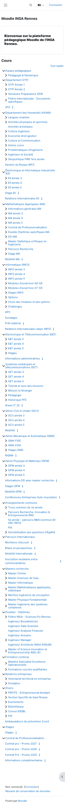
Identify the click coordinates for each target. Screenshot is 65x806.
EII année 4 (15, 182)
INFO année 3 (16, 269)
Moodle (22, 800)
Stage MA (14, 253)
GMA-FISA (14, 445)
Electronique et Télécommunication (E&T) (30, 334)
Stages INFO (15, 292)
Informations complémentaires (23, 760)
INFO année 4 (16, 274)
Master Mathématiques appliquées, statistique (29, 589)
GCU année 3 (16, 415)
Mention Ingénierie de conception (29, 595)
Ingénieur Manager (19, 640)
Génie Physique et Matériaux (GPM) (27, 461)
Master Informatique (20, 582)
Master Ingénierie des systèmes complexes (27, 606)
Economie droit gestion (22, 136)
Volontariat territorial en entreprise (29, 678)
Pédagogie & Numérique (23, 75)
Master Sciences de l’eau (23, 578)
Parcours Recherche (20, 249)
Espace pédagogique (18, 70)
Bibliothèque (16, 706)
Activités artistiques (20, 126)
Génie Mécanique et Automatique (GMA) (30, 436)
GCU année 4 (16, 420)
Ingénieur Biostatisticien (23, 621)
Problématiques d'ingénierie (25, 149)
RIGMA (9, 455)
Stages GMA (15, 450)
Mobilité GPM (13, 491)
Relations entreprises (18, 674)
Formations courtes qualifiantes (27, 669)
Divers (9, 688)
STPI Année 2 (16, 89)
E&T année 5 (16, 348)
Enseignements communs (21, 502)
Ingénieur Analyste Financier (25, 630)
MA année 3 (15, 213)
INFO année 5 (16, 278)
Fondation (14, 683)
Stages (12, 353)
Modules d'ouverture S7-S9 (25, 288)
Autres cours (16, 145)
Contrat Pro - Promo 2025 (21, 754)
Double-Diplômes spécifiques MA (28, 232)
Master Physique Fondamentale (27, 599)
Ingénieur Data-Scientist (23, 626)
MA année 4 (15, 218)
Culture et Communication (24, 140)
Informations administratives (22, 358)
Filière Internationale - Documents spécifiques (29, 100)
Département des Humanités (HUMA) (28, 112)
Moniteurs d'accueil (17, 542)
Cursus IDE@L (17, 711)
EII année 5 (15, 187)
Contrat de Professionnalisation (27, 227)
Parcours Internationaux (20, 536)
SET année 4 (16, 376)
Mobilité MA (12, 259)
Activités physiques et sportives (27, 122)
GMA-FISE (14, 440)
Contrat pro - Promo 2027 (21, 743)
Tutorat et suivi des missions (25, 386)
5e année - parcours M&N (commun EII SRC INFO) (31, 521)
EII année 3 (15, 178)
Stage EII (10, 193)
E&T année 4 (16, 343)
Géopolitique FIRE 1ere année (26, 159)
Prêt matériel (13, 323)
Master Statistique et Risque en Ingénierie (27, 243)
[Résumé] (13, 107)
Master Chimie (17, 573)
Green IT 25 (12, 405)
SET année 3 (16, 372)
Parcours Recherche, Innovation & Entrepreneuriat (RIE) (29, 513)
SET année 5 (16, 381)
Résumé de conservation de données (27, 791)
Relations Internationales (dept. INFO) (28, 329)
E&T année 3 (16, 339)
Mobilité (10, 430)
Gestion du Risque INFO (19, 164)
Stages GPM (12, 486)
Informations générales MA (24, 208)
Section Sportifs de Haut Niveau (27, 697)
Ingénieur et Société (20, 154)
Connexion (55, 5)
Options (13, 297)
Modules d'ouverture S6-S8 (25, 283)
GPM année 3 (16, 465)
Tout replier (57, 65)
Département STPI (16, 80)
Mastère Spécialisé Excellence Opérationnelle (27, 663)
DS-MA (12, 236)
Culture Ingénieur (19, 131)
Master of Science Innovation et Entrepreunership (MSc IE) (27, 651)
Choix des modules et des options (29, 301)
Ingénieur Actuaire (19, 635)
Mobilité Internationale (19, 553)
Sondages (11, 317)
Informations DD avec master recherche (29, 480)
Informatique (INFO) (17, 264)
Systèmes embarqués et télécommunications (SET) (21, 366)
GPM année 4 (16, 470)
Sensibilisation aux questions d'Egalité (31, 532)
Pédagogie (14, 395)
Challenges (15, 306)
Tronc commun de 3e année (25, 507)
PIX (10, 527)
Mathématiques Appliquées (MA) (25, 204)
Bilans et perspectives (18, 548)
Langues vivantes (18, 117)
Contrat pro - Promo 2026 (21, 749)
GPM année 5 (16, 475)
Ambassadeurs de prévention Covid (27, 721)
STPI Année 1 (16, 84)
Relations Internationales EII (22, 198)
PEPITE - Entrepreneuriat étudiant (29, 692)
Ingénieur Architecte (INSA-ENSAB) (30, 644)
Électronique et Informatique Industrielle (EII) (30, 172)
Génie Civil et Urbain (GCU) (22, 410)
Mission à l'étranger (20, 390)
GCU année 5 (16, 424)
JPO (7, 107)
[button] (31, 5)
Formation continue (17, 657)
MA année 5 (15, 222)
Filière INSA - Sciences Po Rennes (29, 616)
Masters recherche (17, 568)
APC (7, 312)
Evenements (15, 702)
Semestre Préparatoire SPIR (25, 94)
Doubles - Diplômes (17, 612)
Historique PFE (17, 399)
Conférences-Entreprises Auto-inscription (31, 497)
